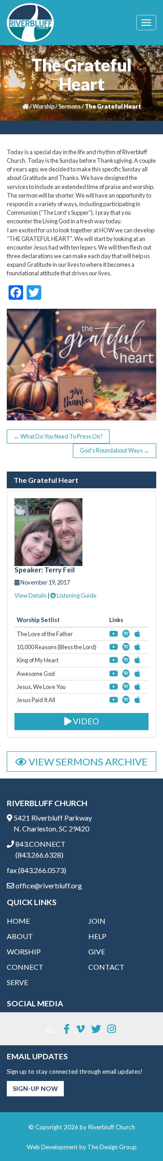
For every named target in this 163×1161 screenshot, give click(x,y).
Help (97, 936)
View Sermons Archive (87, 761)
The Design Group (112, 1147)
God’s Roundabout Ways (114, 450)
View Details (30, 595)
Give (96, 951)
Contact (106, 967)
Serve (17, 982)
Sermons (69, 106)
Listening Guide (76, 595)
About (20, 936)
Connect (25, 967)
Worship (43, 106)
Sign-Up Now (35, 1088)
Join (96, 920)
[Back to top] (137, 1135)
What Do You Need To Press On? (58, 436)
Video (85, 721)
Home (18, 920)
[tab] (81, 480)
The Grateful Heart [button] (46, 480)
